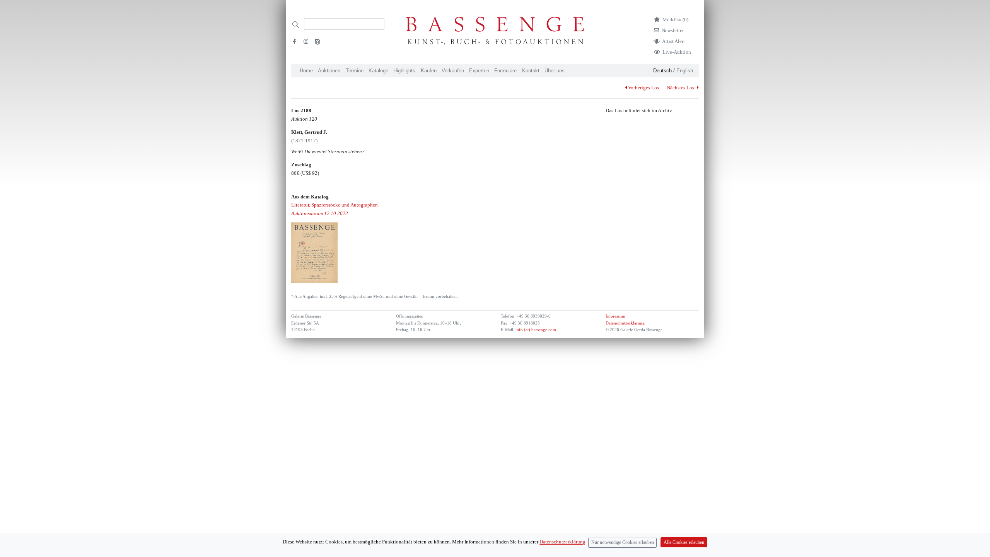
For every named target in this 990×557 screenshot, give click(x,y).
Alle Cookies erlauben (684, 542)
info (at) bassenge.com (535, 330)
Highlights (404, 70)
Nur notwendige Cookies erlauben (622, 542)
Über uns (554, 70)
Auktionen (329, 70)
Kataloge (378, 70)
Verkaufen (453, 70)
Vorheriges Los (643, 88)
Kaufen (429, 70)
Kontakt (530, 70)
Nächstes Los (681, 88)
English (684, 70)
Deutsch (662, 70)
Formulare (505, 70)
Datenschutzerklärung (625, 323)
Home (306, 70)
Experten (479, 70)
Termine (355, 70)
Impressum (615, 316)
